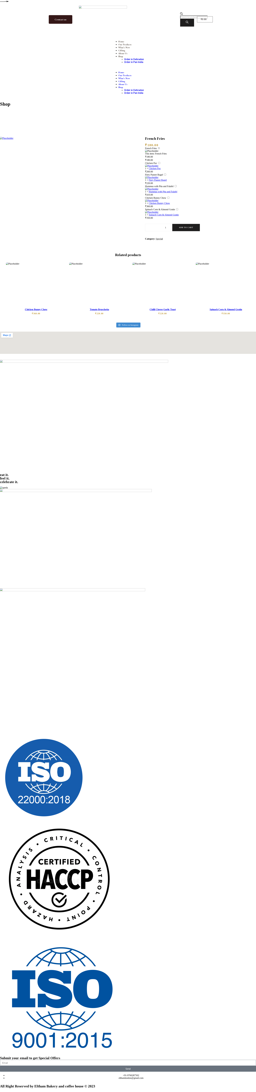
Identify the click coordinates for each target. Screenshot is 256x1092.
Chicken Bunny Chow (155, 198)
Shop (120, 56)
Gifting (121, 50)
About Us (122, 53)
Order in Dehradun (134, 59)
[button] (128, 67)
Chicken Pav (151, 163)
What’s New (124, 47)
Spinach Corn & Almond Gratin (160, 209)
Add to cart (186, 227)
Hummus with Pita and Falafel (159, 186)
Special (159, 239)
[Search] (187, 23)
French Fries (151, 148)
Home (121, 41)
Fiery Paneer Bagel (154, 174)
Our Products (125, 44)
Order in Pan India (133, 62)
